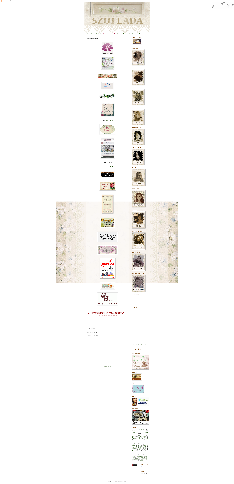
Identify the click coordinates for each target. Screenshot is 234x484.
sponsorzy (145, 457)
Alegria (133, 444)
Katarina (140, 449)
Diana (133, 437)
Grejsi (140, 436)
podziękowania (145, 445)
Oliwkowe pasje (139, 444)
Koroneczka (146, 460)
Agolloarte (144, 451)
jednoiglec (133, 460)
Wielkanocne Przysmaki (135, 461)
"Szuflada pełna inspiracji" (123, 33)
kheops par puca (141, 461)
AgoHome (109, 120)
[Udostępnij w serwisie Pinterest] (94, 328)
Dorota (147, 438)
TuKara (143, 447)
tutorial (138, 451)
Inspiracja (133, 454)
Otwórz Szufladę (135, 435)
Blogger (125, 481)
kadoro (138, 457)
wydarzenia (133, 457)
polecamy (137, 460)
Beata (145, 437)
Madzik (140, 448)
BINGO (145, 446)
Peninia (144, 436)
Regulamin (98, 33)
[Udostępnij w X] (92, 328)
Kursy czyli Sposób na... (141, 440)
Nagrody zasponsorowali (109, 33)
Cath (134, 456)
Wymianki (134, 438)
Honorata (144, 435)
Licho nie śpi (140, 438)
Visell (145, 448)
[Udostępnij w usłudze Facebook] (93, 328)
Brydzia (145, 449)
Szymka (140, 455)
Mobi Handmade (143, 443)
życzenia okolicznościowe (136, 447)
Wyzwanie (134, 436)
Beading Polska (135, 443)
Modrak (143, 433)
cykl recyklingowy (141, 459)
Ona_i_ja (139, 445)
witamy (133, 458)
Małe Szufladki (134, 450)
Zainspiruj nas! (134, 449)
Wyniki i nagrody (138, 430)
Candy (140, 450)
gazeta (146, 459)
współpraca (137, 458)
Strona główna (90, 33)
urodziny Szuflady (141, 460)
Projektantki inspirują (135, 459)
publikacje (141, 457)
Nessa (137, 454)
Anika (147, 455)
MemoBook (109, 167)
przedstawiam (136, 446)
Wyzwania (134, 432)
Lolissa (144, 450)
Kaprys (141, 446)
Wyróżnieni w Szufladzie (138, 439)
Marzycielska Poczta (144, 458)
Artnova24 (141, 454)
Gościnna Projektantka (138, 429)
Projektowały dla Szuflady (138, 33)
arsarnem (144, 455)
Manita (139, 437)
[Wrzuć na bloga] (91, 328)
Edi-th (137, 455)
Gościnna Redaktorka (140, 456)
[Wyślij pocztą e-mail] (89, 328)
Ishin (146, 456)
